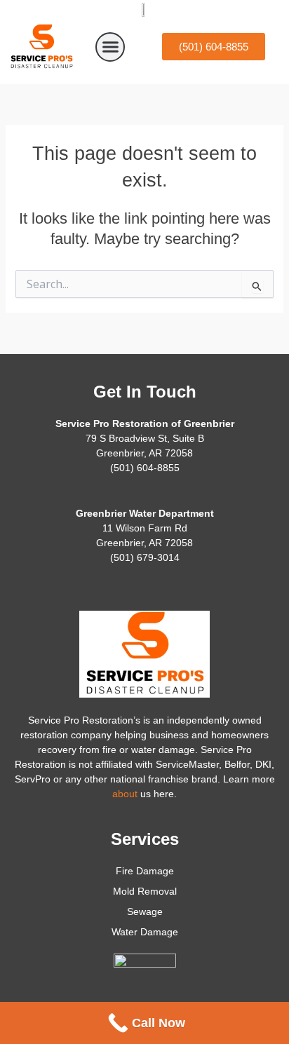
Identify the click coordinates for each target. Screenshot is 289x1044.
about (124, 793)
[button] (110, 47)
